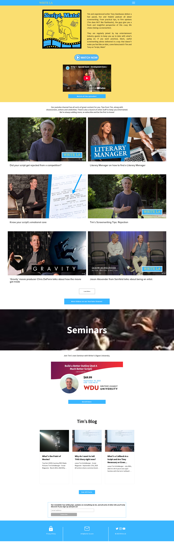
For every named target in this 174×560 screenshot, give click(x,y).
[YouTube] (124, 528)
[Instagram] (120, 528)
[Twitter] (117, 528)
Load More (87, 291)
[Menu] (133, 2)
